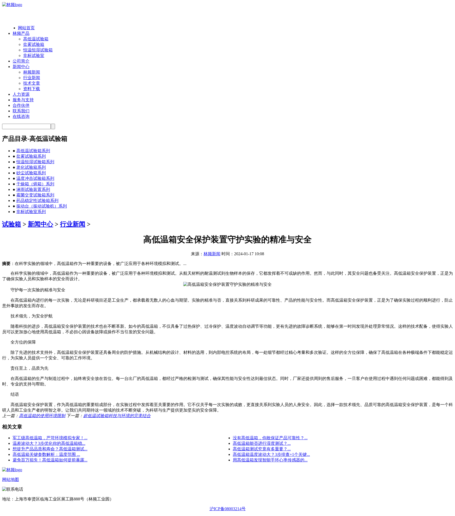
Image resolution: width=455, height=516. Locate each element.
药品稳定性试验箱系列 (37, 200)
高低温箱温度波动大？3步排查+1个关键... (271, 454)
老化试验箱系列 (31, 167)
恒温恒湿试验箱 (38, 50)
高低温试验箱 (35, 39)
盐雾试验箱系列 (31, 156)
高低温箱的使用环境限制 (42, 415)
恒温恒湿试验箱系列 (35, 162)
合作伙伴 (21, 105)
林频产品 (21, 33)
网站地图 (10, 479)
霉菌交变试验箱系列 (35, 195)
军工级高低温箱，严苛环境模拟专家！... (50, 438)
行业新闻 (31, 77)
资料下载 (31, 88)
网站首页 (26, 28)
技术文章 (31, 83)
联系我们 (21, 111)
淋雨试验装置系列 (33, 189)
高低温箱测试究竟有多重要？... (262, 449)
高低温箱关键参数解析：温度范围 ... (46, 454)
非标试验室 (33, 55)
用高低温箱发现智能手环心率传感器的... (270, 460)
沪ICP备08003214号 (228, 509)
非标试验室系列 (31, 211)
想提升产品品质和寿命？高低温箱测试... (50, 449)
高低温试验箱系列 (33, 150)
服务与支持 (23, 100)
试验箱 (11, 224)
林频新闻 (31, 72)
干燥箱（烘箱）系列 (35, 184)
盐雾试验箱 (33, 44)
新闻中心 (21, 66)
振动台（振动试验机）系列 (41, 206)
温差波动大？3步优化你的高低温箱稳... (49, 443)
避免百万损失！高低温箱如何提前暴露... (50, 460)
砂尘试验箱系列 (31, 173)
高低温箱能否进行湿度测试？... (262, 443)
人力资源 (21, 94)
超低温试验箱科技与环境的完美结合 (117, 415)
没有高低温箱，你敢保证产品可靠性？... (270, 438)
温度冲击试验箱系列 (35, 178)
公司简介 (21, 61)
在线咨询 (21, 116)
